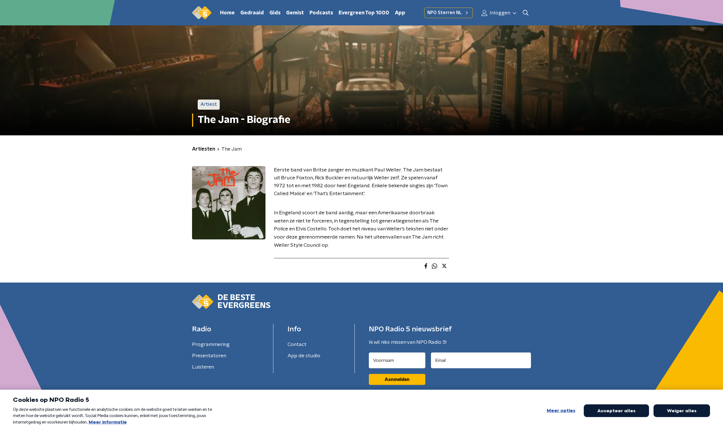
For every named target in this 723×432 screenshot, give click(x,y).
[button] (525, 13)
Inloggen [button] (499, 13)
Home (227, 13)
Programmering (211, 344)
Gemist (295, 13)
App (400, 13)
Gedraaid (252, 13)
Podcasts (321, 13)
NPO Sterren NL (444, 12)
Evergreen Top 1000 (364, 13)
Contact (297, 344)
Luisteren (203, 367)
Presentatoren (209, 355)
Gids (274, 13)
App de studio (304, 355)
